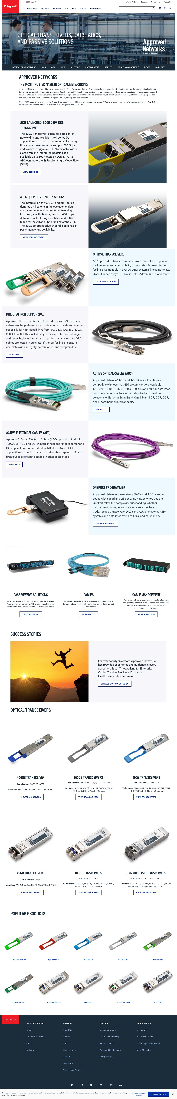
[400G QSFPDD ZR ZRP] (127, 216)
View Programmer (105, 523)
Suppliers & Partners (72, 1070)
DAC (44, 67)
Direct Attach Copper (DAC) (25, 314)
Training (30, 1049)
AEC (63, 67)
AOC (53, 67)
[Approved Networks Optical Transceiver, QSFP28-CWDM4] (19, 940)
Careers (66, 1056)
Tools (28, 1029)
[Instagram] (81, 1086)
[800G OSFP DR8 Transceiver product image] (127, 147)
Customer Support (108, 1029)
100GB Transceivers (88, 777)
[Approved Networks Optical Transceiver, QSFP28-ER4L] (54, 940)
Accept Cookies (159, 1094)
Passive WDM (92, 67)
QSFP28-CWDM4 (19, 959)
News (147, 67)
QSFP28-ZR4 (123, 959)
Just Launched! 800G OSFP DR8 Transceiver (41, 124)
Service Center (146, 1036)
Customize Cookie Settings (138, 1094)
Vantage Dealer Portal (149, 1043)
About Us (67, 1029)
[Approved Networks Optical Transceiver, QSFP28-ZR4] (123, 940)
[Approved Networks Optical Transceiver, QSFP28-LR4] (88, 940)
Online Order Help (111, 1036)
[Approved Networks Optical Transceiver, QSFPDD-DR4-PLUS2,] (30, 748)
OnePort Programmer (109, 487)
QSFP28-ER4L (53, 959)
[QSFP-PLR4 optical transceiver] (146, 748)
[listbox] (88, 580)
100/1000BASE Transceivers (146, 873)
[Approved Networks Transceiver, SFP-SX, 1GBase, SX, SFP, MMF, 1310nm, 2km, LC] (30, 843)
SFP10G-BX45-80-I (54, 1002)
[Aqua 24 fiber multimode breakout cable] (88, 565)
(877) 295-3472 (107, 1056)
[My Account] (165, 8)
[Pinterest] (101, 1086)
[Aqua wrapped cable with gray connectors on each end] (45, 391)
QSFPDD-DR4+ (158, 959)
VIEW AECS (14, 464)
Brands (66, 1036)
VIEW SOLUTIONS (30, 614)
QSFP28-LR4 (89, 959)
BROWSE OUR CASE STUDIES (115, 683)
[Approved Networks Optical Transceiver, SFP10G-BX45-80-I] (54, 983)
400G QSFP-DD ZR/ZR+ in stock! (42, 196)
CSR (65, 1043)
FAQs (29, 1043)
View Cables (88, 614)
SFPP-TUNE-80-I (123, 1002)
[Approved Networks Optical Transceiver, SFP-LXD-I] (158, 983)
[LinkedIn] (91, 1086)
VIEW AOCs (101, 409)
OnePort (75, 67)
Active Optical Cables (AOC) (113, 373)
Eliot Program (69, 1049)
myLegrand (142, 1029)
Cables (108, 67)
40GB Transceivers (146, 777)
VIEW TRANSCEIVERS (106, 281)
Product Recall (106, 1043)
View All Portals (144, 1049)
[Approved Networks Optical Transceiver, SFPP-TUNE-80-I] (123, 983)
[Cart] (169, 8)
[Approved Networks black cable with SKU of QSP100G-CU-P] (131, 334)
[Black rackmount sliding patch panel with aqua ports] (146, 565)
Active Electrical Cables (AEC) (28, 432)
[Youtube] (120, 1086)
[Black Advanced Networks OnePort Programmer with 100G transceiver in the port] (45, 505)
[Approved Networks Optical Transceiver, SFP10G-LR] (88, 983)
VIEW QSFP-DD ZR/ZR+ (34, 237)
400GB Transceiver (31, 777)
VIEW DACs (14, 354)
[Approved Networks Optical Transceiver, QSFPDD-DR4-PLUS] (158, 940)
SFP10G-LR (88, 1002)
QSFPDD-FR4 (19, 1002)
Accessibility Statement (110, 1049)
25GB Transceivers (30, 873)
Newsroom (68, 1063)
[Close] (173, 1094)
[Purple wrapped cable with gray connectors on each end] (131, 448)
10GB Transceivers (88, 873)
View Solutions (146, 614)
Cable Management (128, 67)
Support (159, 67)
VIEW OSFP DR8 (30, 171)
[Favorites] (160, 8)
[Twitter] (110, 1086)
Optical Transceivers (24, 67)
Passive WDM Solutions (30, 594)
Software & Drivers (35, 1036)
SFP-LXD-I (158, 1002)
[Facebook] (71, 1086)
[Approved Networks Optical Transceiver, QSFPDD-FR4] (19, 983)
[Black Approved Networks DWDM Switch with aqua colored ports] (30, 565)
